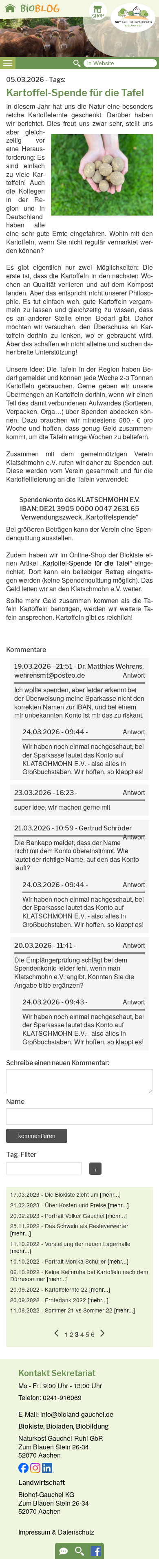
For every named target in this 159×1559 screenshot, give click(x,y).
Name (15, 1101)
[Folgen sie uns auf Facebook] (96, 1553)
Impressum (34, 1532)
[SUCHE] (80, 1554)
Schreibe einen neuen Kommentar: (57, 1063)
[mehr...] (110, 1194)
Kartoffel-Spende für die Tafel (86, 563)
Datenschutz (76, 1532)
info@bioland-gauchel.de (76, 1414)
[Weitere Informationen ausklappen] (63, 1554)
